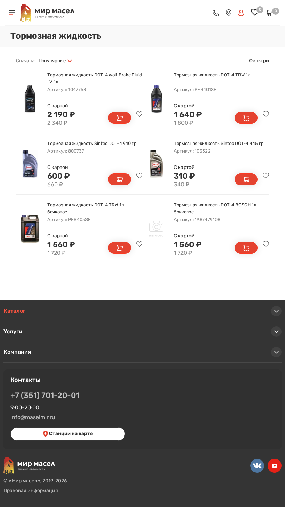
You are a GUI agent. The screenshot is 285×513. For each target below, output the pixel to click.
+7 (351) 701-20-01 (44, 395)
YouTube (275, 466)
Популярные (52, 60)
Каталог (14, 311)
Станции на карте (70, 434)
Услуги (12, 331)
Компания (17, 352)
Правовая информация (30, 491)
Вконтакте (257, 466)
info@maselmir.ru (32, 417)
